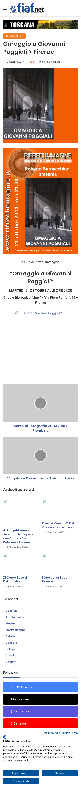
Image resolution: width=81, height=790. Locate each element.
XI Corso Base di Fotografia (15, 579)
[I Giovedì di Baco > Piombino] (60, 564)
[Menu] (5, 9)
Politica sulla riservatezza (61, 732)
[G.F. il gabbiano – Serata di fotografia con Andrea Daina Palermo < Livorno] (21, 513)
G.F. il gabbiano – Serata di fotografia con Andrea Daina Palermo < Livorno (18, 536)
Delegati (11, 649)
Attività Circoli (14, 36)
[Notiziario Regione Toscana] (27, 8)
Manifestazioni (15, 629)
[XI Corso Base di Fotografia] (21, 564)
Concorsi (11, 642)
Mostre (10, 623)
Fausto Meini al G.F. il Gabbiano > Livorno (58, 525)
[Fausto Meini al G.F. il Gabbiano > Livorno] (60, 509)
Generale (11, 610)
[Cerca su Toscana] (76, 9)
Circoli (10, 655)
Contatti (11, 661)
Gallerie (10, 636)
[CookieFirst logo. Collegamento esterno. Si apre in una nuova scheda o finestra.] (4, 737)
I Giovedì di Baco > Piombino (56, 579)
